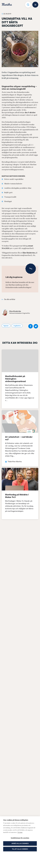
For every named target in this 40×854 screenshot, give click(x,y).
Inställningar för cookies (20, 838)
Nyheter (6, 326)
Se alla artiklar (9, 299)
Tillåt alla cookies (20, 849)
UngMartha (17, 326)
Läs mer (20, 832)
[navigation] (7, 4)
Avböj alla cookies (20, 843)
